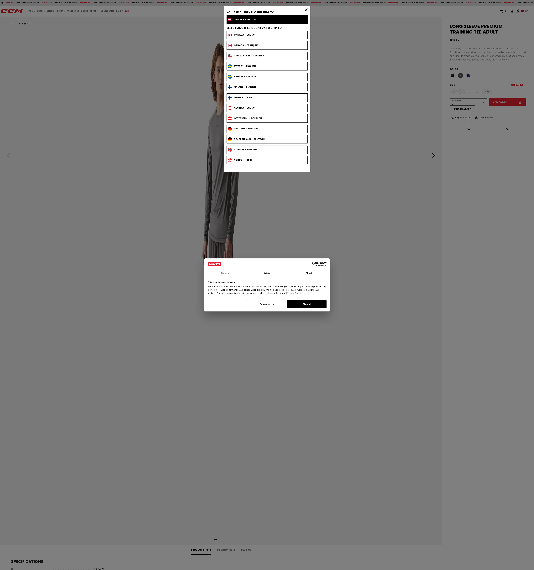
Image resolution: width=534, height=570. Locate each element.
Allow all (307, 304)
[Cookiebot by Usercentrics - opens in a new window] (314, 264)
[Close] (305, 10)
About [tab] (309, 273)
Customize (265, 304)
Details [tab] (267, 273)
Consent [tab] (225, 273)
